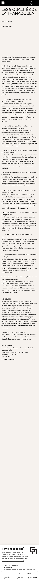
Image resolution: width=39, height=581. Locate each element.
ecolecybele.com (8, 359)
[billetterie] (30, 3)
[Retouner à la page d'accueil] (3, 2)
